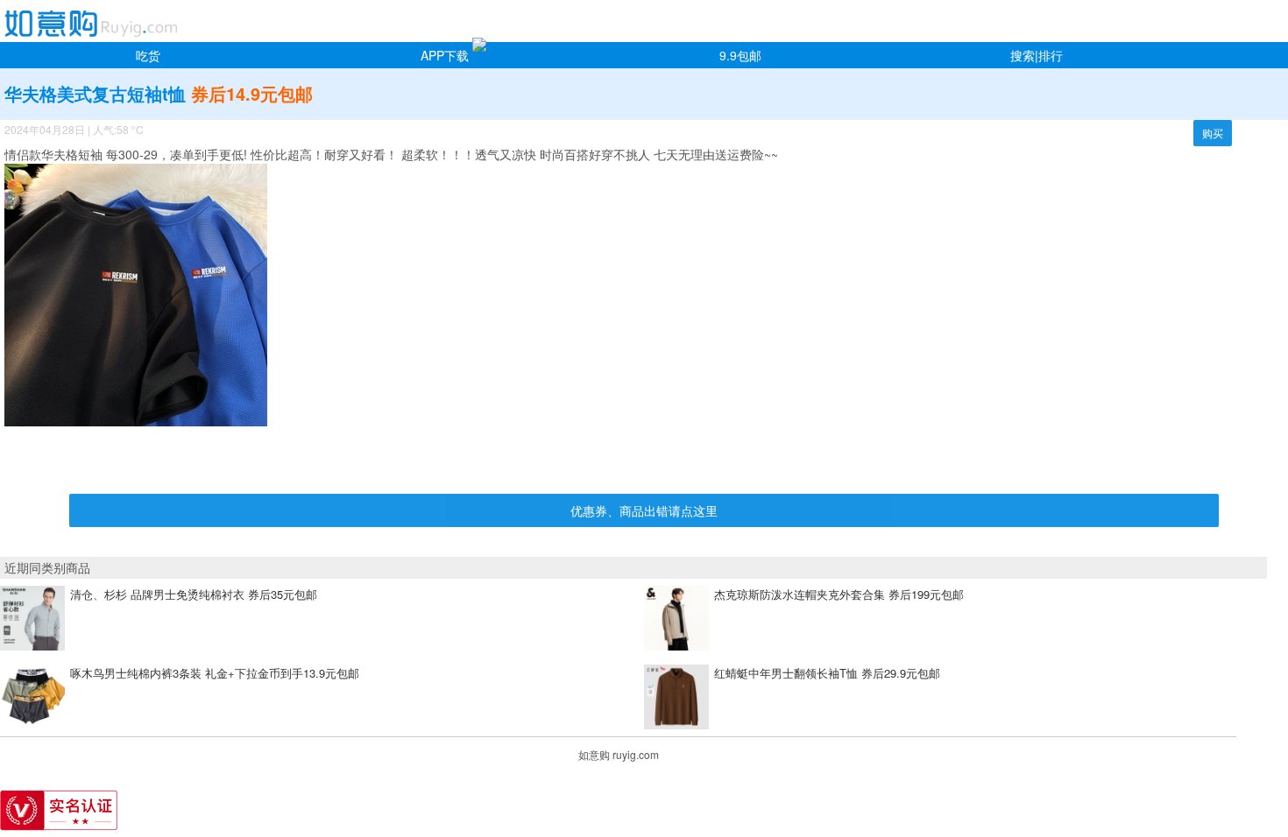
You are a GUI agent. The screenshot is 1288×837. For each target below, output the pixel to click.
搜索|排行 (1036, 55)
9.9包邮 (740, 55)
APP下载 (445, 55)
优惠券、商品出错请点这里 (644, 510)
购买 (1212, 132)
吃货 (148, 55)
